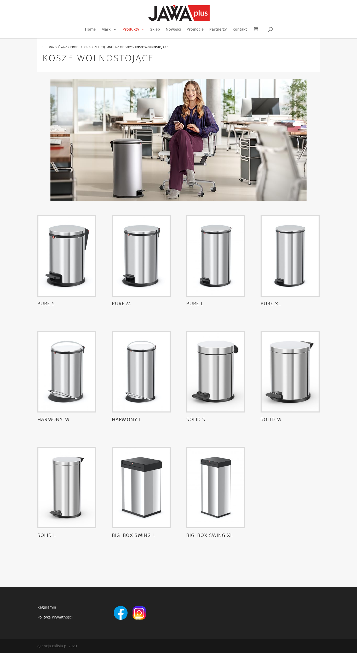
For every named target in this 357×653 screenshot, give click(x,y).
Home (90, 29)
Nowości (173, 29)
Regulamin (46, 607)
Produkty (131, 29)
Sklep (155, 29)
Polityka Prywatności (55, 617)
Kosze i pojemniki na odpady (110, 47)
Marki (106, 29)
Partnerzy (218, 29)
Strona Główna (55, 47)
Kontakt (240, 29)
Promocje (195, 29)
